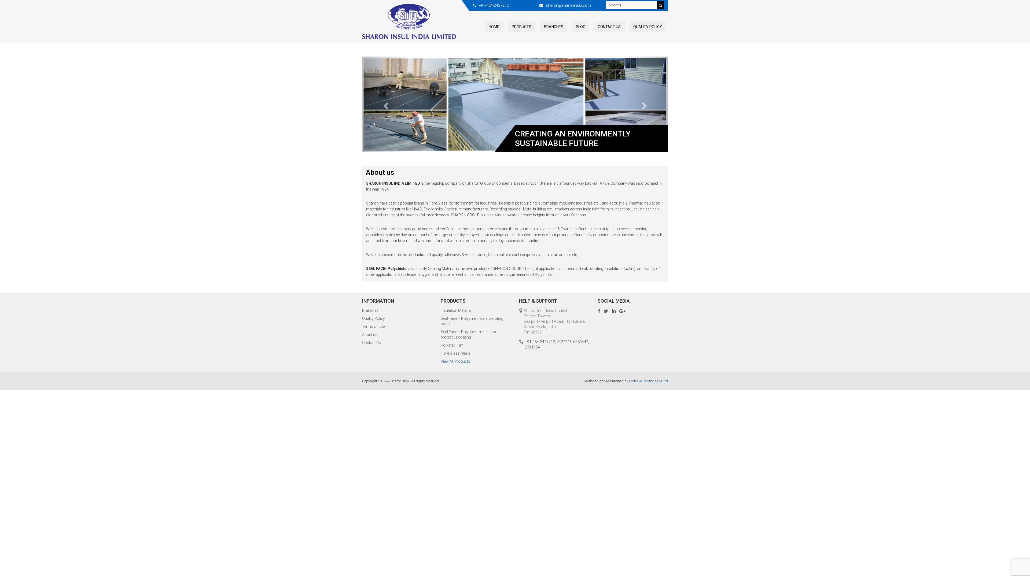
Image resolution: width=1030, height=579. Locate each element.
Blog (580, 27)
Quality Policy (647, 27)
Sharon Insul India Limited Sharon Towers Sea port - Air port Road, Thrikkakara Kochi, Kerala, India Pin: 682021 (554, 321)
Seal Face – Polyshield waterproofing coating (472, 321)
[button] (385, 105)
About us (369, 334)
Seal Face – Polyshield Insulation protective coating (468, 334)
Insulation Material (456, 310)
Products (521, 27)
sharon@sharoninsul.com (568, 5)
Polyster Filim (452, 345)
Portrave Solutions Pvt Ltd (648, 381)
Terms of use (373, 326)
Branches (553, 27)
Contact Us (609, 27)
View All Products (455, 361)
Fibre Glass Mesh (455, 353)
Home (494, 27)
